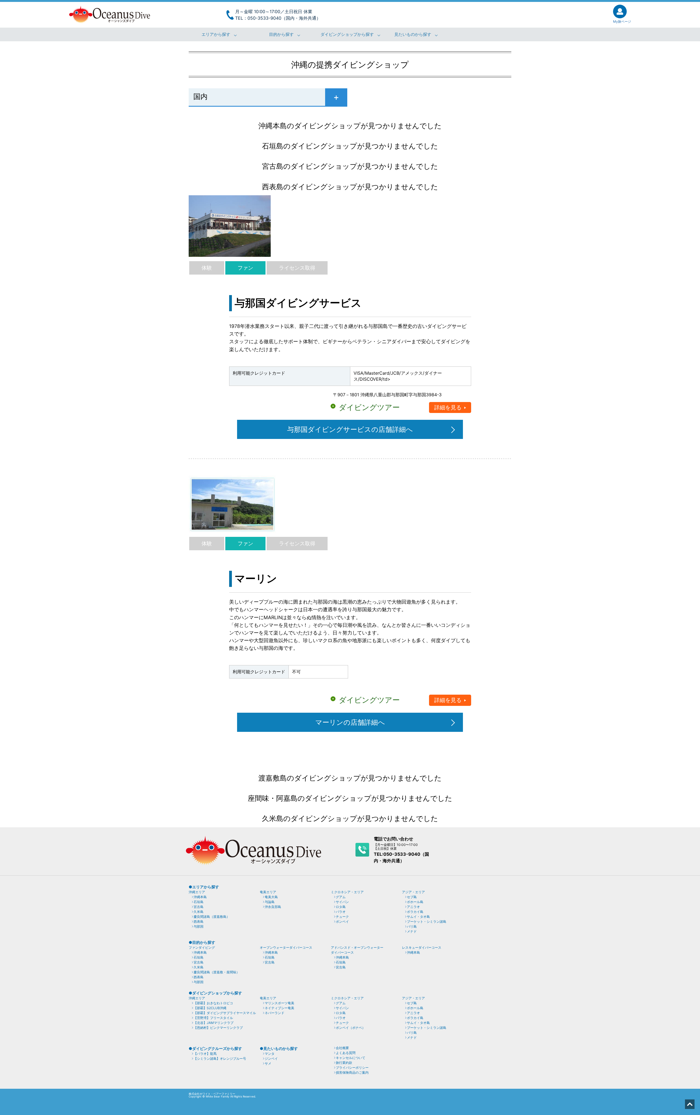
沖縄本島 (200, 897)
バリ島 (412, 926)
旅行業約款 (344, 1063)
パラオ (341, 912)
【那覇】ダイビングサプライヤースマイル (225, 1013)
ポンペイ (342, 921)
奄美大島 (271, 897)
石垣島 (198, 902)
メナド (412, 931)
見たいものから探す (412, 34)
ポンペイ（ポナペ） (350, 1028)
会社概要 (342, 1048)
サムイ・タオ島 (418, 917)
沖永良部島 (273, 907)
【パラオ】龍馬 (205, 1054)
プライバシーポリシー (352, 1067)
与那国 (198, 926)
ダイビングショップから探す (347, 34)
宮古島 (198, 907)
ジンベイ (271, 1058)
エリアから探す (216, 34)
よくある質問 (345, 1053)
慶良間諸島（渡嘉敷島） (212, 917)
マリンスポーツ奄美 (279, 1003)
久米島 (198, 912)
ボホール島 (415, 902)
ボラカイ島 (415, 912)
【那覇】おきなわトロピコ (213, 1003)
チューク (342, 917)
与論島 (270, 902)
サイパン (342, 902)
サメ (268, 1063)
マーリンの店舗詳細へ (350, 722)
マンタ (270, 1054)
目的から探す (281, 34)
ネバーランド (274, 1013)
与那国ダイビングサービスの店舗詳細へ (350, 429)
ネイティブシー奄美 (279, 1008)
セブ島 (412, 897)
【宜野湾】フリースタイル (213, 1018)
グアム (341, 897)
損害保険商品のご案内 (352, 1072)
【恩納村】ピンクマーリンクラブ (218, 1028)
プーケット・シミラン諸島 (426, 921)
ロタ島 (341, 907)
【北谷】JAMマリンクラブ (214, 1023)
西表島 (198, 921)
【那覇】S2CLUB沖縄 (210, 1008)
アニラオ (413, 907)
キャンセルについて (350, 1058)
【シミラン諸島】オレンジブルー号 (220, 1058)
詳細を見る (448, 407)
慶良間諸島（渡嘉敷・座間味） (217, 972)
